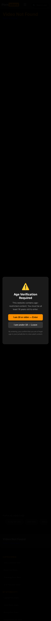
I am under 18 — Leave (25, 325)
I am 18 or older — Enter (25, 317)
